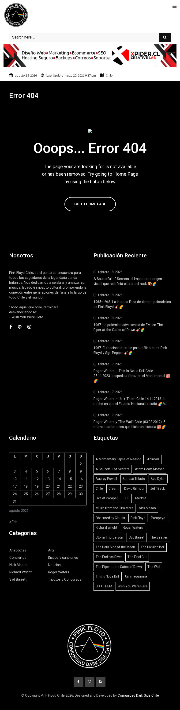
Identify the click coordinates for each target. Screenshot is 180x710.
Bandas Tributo (134, 479)
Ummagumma (136, 576)
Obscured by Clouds (110, 518)
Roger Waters (58, 572)
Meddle (140, 498)
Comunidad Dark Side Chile (138, 695)
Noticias (54, 565)
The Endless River (109, 557)
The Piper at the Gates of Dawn (119, 567)
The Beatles (159, 537)
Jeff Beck (157, 488)
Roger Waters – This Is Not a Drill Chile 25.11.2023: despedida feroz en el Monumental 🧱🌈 (132, 376)
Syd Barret (136, 537)
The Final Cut (137, 557)
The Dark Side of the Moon (115, 547)
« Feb (13, 522)
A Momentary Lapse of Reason (119, 459)
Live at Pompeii (107, 498)
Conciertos (17, 557)
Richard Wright (20, 572)
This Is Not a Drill (108, 576)
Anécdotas (17, 550)
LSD (127, 498)
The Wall (153, 567)
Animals (153, 459)
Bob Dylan (158, 479)
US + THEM (104, 586)
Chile (99, 488)
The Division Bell (153, 547)
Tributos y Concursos (64, 579)
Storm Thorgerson (109, 537)
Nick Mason (18, 565)
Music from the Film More (114, 508)
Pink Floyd (138, 518)
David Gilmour (134, 488)
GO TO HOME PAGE (90, 204)
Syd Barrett (17, 579)
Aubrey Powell (106, 479)
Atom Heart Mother (149, 469)
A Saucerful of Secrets (112, 469)
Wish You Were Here (132, 586)
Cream (114, 488)
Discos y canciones (63, 557)
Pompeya (158, 518)
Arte (51, 550)
